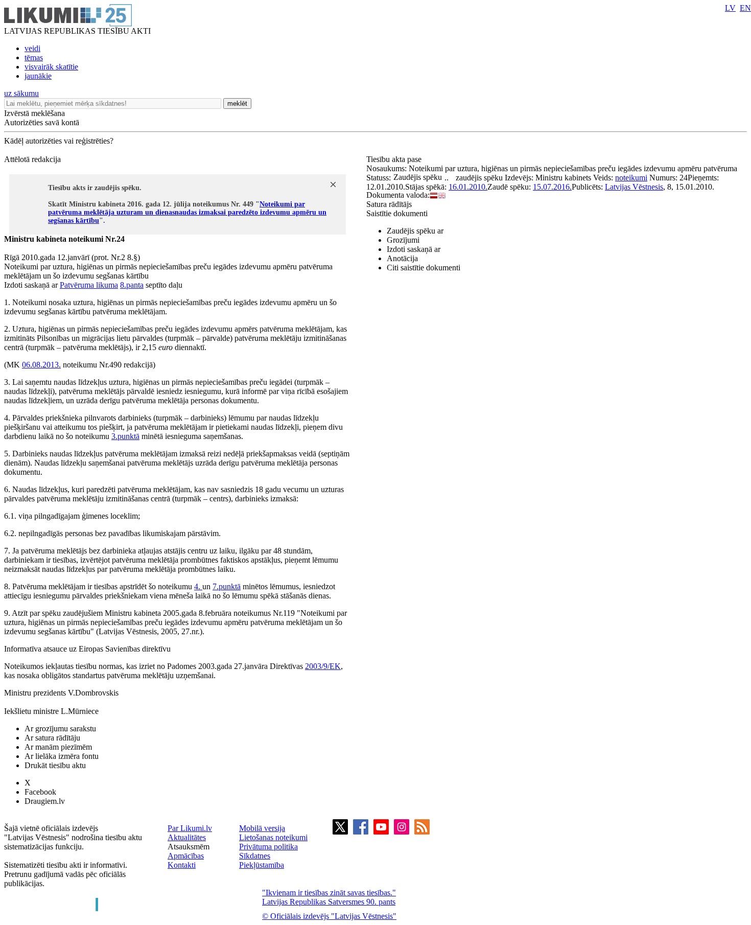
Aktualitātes (187, 837)
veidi (32, 48)
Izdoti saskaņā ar (413, 249)
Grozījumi (403, 240)
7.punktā (227, 586)
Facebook (40, 792)
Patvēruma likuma (89, 285)
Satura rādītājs (389, 204)
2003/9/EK (323, 666)
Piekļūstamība (261, 865)
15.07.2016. (552, 186)
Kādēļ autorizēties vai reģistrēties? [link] (58, 140)
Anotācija (402, 258)
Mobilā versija (262, 828)
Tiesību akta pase (395, 159)
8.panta (132, 285)
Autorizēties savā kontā (41, 122)
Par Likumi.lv (190, 828)
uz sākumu (21, 93)
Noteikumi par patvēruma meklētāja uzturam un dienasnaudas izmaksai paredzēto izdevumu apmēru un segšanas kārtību (187, 212)
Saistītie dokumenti (397, 213)
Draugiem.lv (45, 801)
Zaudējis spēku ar (415, 230)
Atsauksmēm (188, 846)
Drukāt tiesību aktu (55, 765)
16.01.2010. (468, 186)
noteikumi (631, 177)
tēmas (34, 57)
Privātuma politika (268, 846)
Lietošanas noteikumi (273, 837)
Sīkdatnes (254, 855)
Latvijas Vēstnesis (634, 186)
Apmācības (186, 855)
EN (745, 8)
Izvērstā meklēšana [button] (34, 113)
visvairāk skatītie (51, 66)
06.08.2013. (41, 364)
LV (730, 8)
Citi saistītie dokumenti (423, 267)
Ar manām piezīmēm (58, 747)
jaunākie (38, 76)
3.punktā (125, 436)
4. (198, 586)
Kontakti (182, 865)
